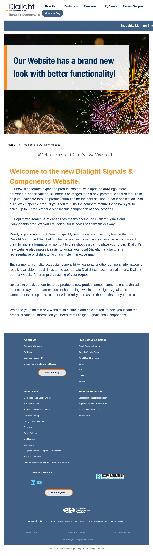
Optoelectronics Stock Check (37, 398)
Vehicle (82, 381)
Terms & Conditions (33, 457)
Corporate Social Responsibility (93, 398)
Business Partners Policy (35, 358)
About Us (50, 6)
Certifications (30, 439)
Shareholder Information (89, 410)
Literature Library (31, 415)
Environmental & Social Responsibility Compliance (46, 462)
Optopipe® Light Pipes (89, 352)
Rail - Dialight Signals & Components (67, 521)
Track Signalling (118, 521)
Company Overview (33, 346)
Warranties (29, 445)
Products (70, 6)
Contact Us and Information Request (40, 364)
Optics (82, 364)
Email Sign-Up (58, 492)
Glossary (28, 427)
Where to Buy (52, 372)
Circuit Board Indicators (89, 346)
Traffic (81, 376)
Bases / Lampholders (97, 521)
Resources (90, 6)
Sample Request (31, 404)
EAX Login (28, 352)
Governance (84, 415)
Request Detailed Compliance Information (42, 451)
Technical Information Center (37, 410)
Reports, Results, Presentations (93, 404)
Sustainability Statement (122, 532)
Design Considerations (34, 421)
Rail (80, 370)
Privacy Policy (31, 532)
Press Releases (31, 433)
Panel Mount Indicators (89, 358)
